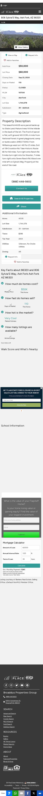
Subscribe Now (21, 405)
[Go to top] (37, 782)
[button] (21, 391)
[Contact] (37, 777)
